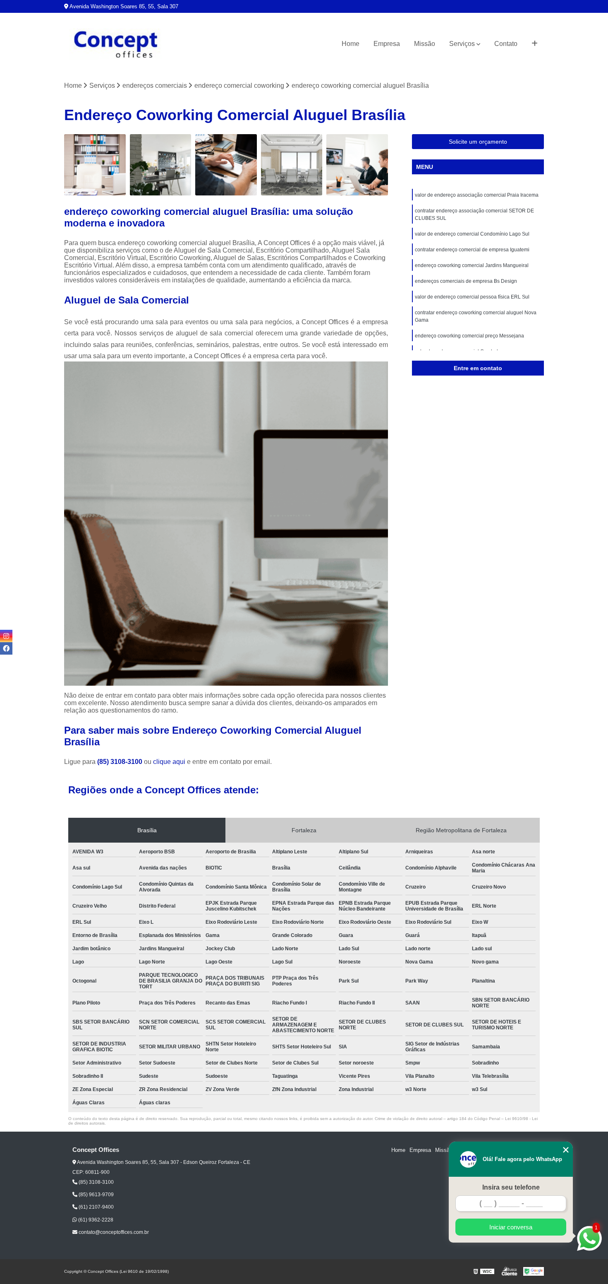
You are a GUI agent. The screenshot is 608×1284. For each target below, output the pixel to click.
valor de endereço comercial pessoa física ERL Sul (472, 297)
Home (350, 43)
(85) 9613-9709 (95, 1194)
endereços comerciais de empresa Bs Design (466, 281)
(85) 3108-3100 (120, 761)
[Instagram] (6, 636)
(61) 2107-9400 (95, 1207)
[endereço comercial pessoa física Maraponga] (160, 165)
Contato (505, 43)
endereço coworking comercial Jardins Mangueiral (472, 265)
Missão (424, 43)
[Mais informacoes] (534, 44)
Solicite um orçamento (478, 141)
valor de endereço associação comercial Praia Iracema (477, 195)
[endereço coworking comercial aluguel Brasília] (292, 165)
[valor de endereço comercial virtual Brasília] (226, 165)
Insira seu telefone (511, 1187)
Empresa (386, 43)
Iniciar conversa (510, 1227)
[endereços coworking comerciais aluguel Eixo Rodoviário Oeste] (95, 165)
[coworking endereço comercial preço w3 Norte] (357, 165)
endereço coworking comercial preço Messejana (469, 336)
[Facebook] (6, 648)
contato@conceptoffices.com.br (113, 1232)
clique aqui (169, 761)
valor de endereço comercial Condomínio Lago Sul (472, 234)
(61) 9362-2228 (95, 1220)
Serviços (462, 43)
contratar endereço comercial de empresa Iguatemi (472, 250)
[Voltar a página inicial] (116, 44)
